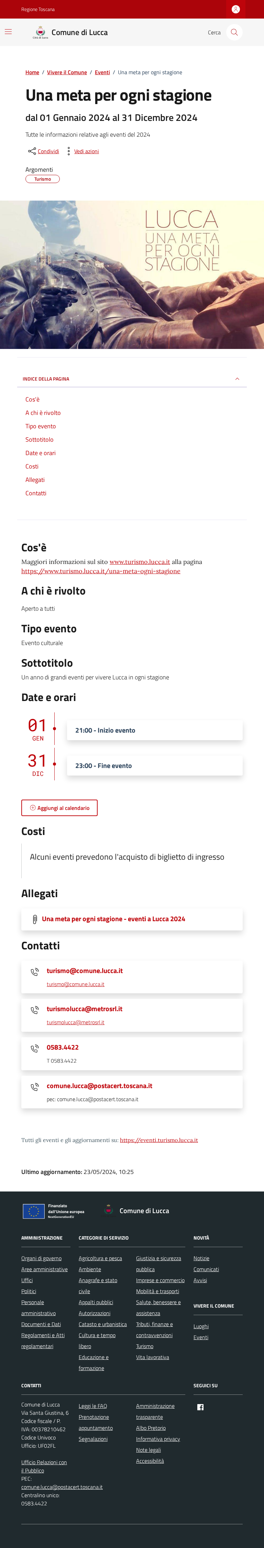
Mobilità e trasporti (157, 1291)
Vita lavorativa (152, 1357)
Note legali (148, 1450)
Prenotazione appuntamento (96, 1422)
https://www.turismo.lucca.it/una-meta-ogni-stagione (100, 571)
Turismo (144, 1346)
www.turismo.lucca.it (140, 562)
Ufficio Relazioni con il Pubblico (44, 1466)
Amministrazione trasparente (155, 1411)
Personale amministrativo (38, 1307)
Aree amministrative (44, 1269)
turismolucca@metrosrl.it (84, 1008)
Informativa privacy (158, 1439)
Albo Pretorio (151, 1428)
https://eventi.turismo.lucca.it (159, 1140)
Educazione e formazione (94, 1362)
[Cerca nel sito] (234, 32)
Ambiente (90, 1269)
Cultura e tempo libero (97, 1340)
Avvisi (200, 1280)
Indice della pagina (46, 378)
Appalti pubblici (96, 1302)
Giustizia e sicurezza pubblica (158, 1263)
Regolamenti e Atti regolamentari (43, 1340)
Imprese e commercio (160, 1280)
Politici (28, 1291)
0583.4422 (63, 1047)
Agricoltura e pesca (100, 1258)
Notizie (201, 1258)
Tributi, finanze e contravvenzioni (154, 1329)
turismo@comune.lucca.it (85, 970)
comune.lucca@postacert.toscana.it (99, 1085)
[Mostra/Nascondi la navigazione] (8, 31)
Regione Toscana (38, 9)
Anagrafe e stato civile (98, 1285)
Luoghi (201, 1326)
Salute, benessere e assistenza (158, 1307)
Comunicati (206, 1269)
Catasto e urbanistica (103, 1324)
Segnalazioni (93, 1439)
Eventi (201, 1337)
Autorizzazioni (94, 1313)
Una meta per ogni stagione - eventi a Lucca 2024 (113, 918)
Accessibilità (150, 1461)
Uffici (27, 1280)
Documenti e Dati (41, 1324)
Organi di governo (41, 1258)
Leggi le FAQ (93, 1406)
